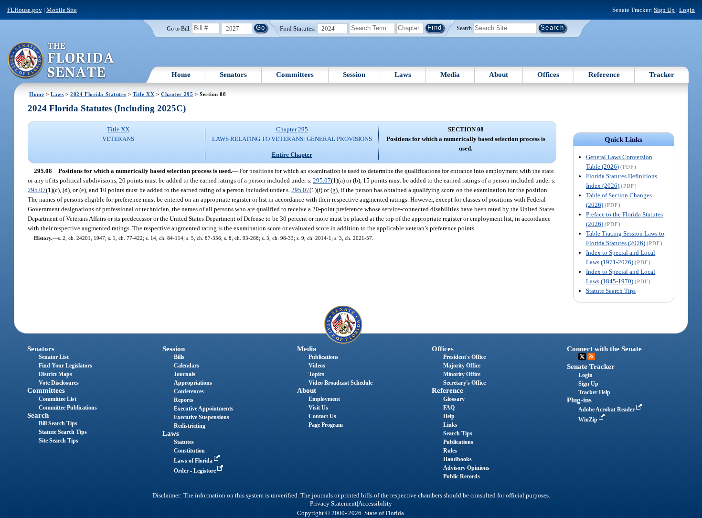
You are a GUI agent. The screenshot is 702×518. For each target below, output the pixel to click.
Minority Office (461, 374)
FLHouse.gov (24, 9)
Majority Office (461, 365)
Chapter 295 (177, 94)
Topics (316, 374)
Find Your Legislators (65, 365)
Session (354, 74)
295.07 (322, 180)
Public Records (461, 476)
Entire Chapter (292, 154)
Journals (184, 374)
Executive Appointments (204, 408)
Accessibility (375, 503)
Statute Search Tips (611, 290)
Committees (295, 74)
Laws (402, 74)
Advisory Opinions (466, 467)
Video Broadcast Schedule (340, 382)
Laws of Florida (194, 460)
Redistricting (189, 425)
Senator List (54, 357)
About (498, 74)
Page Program (325, 424)
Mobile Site (61, 9)
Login (687, 9)
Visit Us (318, 407)
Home (181, 74)
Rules (450, 450)
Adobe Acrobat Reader (607, 409)
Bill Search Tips (58, 423)
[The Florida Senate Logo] (61, 60)
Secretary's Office (464, 382)
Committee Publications (68, 407)
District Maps (55, 374)
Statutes (184, 442)
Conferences (189, 391)
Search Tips (457, 433)
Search (464, 28)
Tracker (661, 74)
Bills (179, 357)
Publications (323, 357)
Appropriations (193, 382)
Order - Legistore (195, 470)
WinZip (588, 419)
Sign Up (664, 9)
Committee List (57, 399)
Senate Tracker (591, 366)
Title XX (144, 94)
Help (449, 416)
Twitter (582, 356)
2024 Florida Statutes (98, 94)
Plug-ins (579, 400)
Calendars (186, 365)
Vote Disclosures (59, 382)
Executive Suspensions (201, 417)
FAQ (449, 407)
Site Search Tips (58, 440)
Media (450, 74)
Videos (316, 365)
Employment (324, 399)
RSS (591, 356)
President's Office (464, 357)
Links (450, 424)
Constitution (189, 450)
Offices (548, 74)
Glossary (454, 399)
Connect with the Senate (604, 349)
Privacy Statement (333, 503)
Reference (604, 74)
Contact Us (322, 416)
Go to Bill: (179, 29)
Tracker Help (594, 392)
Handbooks (457, 459)
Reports (183, 400)
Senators (233, 74)
